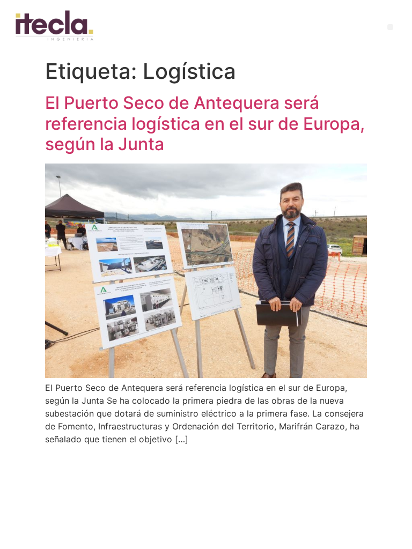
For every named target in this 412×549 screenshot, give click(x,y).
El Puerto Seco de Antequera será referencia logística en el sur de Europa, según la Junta (205, 123)
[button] (390, 27)
